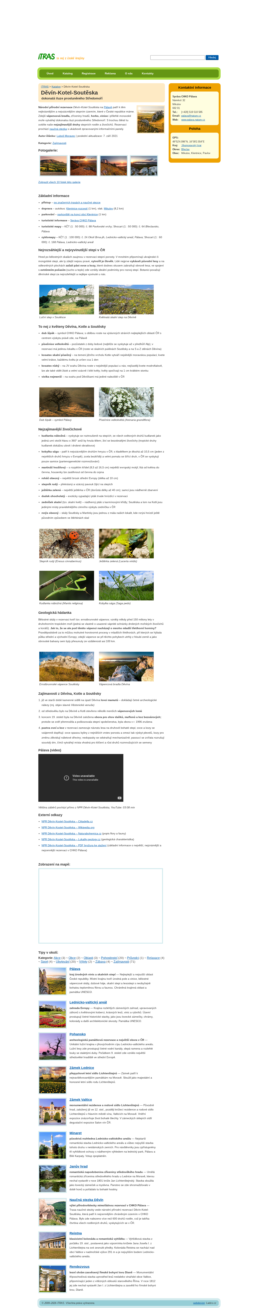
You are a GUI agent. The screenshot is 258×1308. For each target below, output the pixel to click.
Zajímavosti (59, 143)
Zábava (100, 961)
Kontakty (148, 73)
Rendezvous (80, 1267)
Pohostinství (109, 957)
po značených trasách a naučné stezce (77, 202)
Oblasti (88, 957)
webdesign (199, 1303)
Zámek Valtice (81, 1100)
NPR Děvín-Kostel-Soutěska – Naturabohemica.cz (71, 833)
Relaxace (153, 957)
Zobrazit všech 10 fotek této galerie (59, 182)
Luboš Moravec (66, 135)
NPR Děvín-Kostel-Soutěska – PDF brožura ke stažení (74, 845)
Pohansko (78, 1034)
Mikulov (108, 208)
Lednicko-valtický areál (88, 1002)
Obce (72, 957)
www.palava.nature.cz (193, 119)
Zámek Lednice (82, 1068)
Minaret (76, 1133)
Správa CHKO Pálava (83, 220)
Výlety (83, 961)
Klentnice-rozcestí (77, 208)
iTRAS (45, 86)
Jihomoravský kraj (191, 145)
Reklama (110, 73)
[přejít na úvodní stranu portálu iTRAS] (61, 56)
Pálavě (108, 107)
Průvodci (133, 957)
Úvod (50, 73)
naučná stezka (58, 128)
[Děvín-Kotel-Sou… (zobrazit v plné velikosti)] (53, 165)
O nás (129, 73)
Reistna (76, 1233)
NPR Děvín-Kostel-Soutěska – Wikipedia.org (68, 827)
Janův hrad (79, 1166)
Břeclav (185, 149)
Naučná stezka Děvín (86, 1200)
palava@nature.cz (191, 115)
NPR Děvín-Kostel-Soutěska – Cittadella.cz (67, 821)
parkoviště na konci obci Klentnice (77, 214)
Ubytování (63, 961)
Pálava (75, 969)
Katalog (68, 73)
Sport (44, 961)
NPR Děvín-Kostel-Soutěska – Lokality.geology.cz (71, 839)
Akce (57, 957)
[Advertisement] (129, 23)
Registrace (89, 73)
